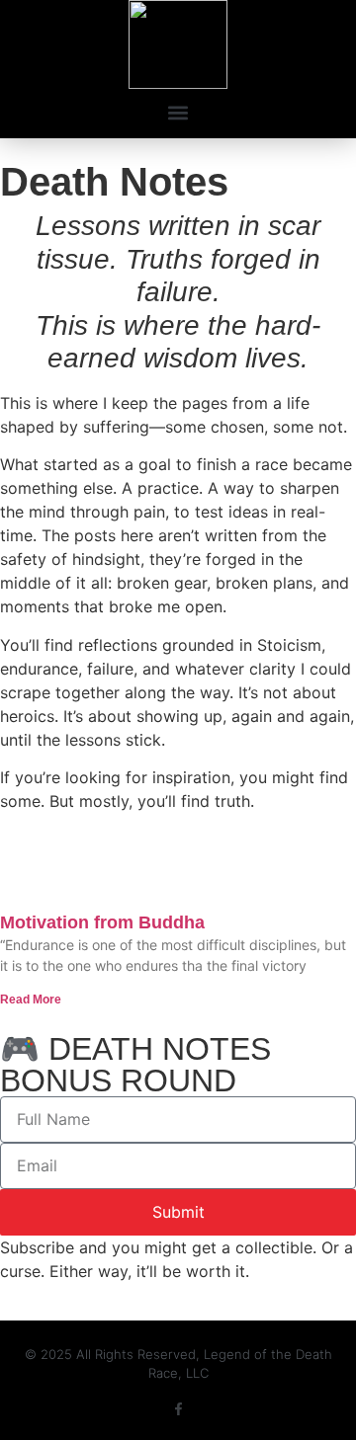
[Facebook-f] (178, 1408)
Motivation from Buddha (102, 922)
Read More (30, 999)
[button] (178, 112)
